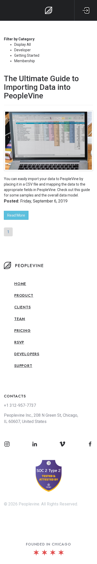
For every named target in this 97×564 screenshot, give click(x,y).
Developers (26, 354)
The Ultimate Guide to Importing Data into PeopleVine (41, 87)
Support (23, 365)
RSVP (19, 342)
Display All (22, 44)
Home (20, 283)
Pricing (22, 330)
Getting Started (26, 55)
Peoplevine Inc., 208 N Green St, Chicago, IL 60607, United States (41, 418)
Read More (16, 215)
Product (23, 295)
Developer (22, 50)
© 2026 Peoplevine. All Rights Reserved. (41, 504)
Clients (22, 307)
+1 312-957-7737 (20, 405)
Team (19, 318)
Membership (24, 61)
